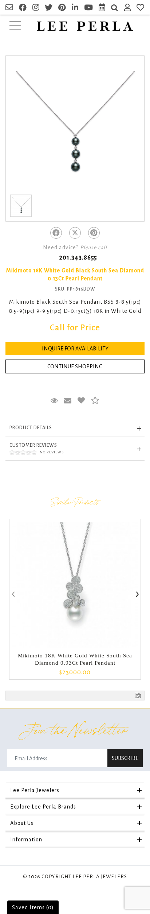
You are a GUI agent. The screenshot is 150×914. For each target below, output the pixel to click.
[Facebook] (56, 233)
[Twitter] (75, 233)
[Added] (81, 401)
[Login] (127, 8)
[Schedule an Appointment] (102, 8)
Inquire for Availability (75, 349)
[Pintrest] (94, 233)
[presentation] (12, 594)
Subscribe (125, 758)
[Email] (9, 8)
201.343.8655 (78, 257)
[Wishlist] (141, 8)
